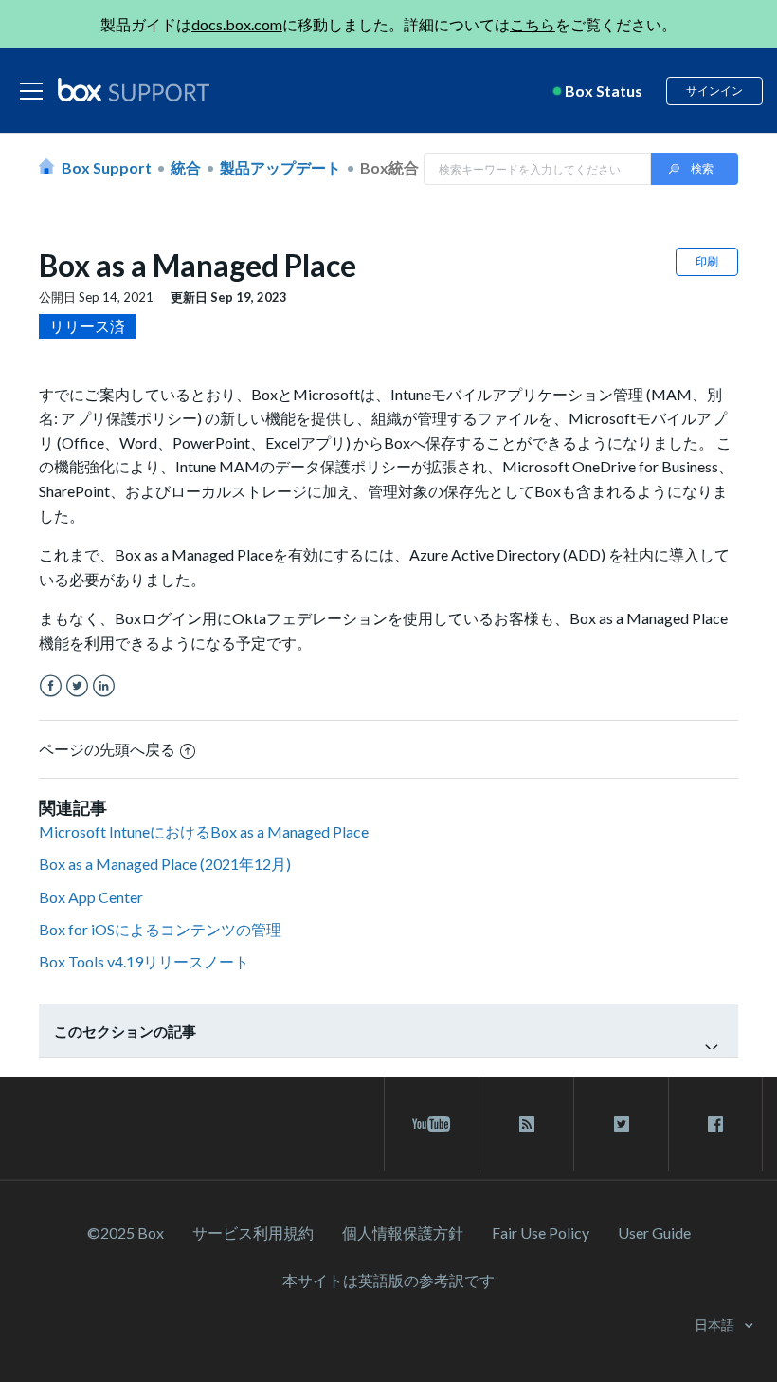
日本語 (716, 1325)
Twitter (77, 686)
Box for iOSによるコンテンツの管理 (160, 929)
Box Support (107, 167)
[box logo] (133, 89)
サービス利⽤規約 (253, 1233)
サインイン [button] (714, 90)
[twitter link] (621, 1124)
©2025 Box (125, 1233)
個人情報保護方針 (402, 1233)
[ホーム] (133, 91)
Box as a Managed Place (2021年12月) (165, 864)
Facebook (51, 686)
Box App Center (91, 897)
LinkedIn (104, 686)
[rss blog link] (526, 1124)
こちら (532, 24)
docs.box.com (236, 24)
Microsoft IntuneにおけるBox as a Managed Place (204, 831)
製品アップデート (280, 167)
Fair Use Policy (540, 1233)
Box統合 (389, 167)
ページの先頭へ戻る (107, 749)
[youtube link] (432, 1124)
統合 (186, 167)
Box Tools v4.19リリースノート (144, 961)
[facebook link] (715, 1124)
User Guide (654, 1233)
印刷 (707, 261)
